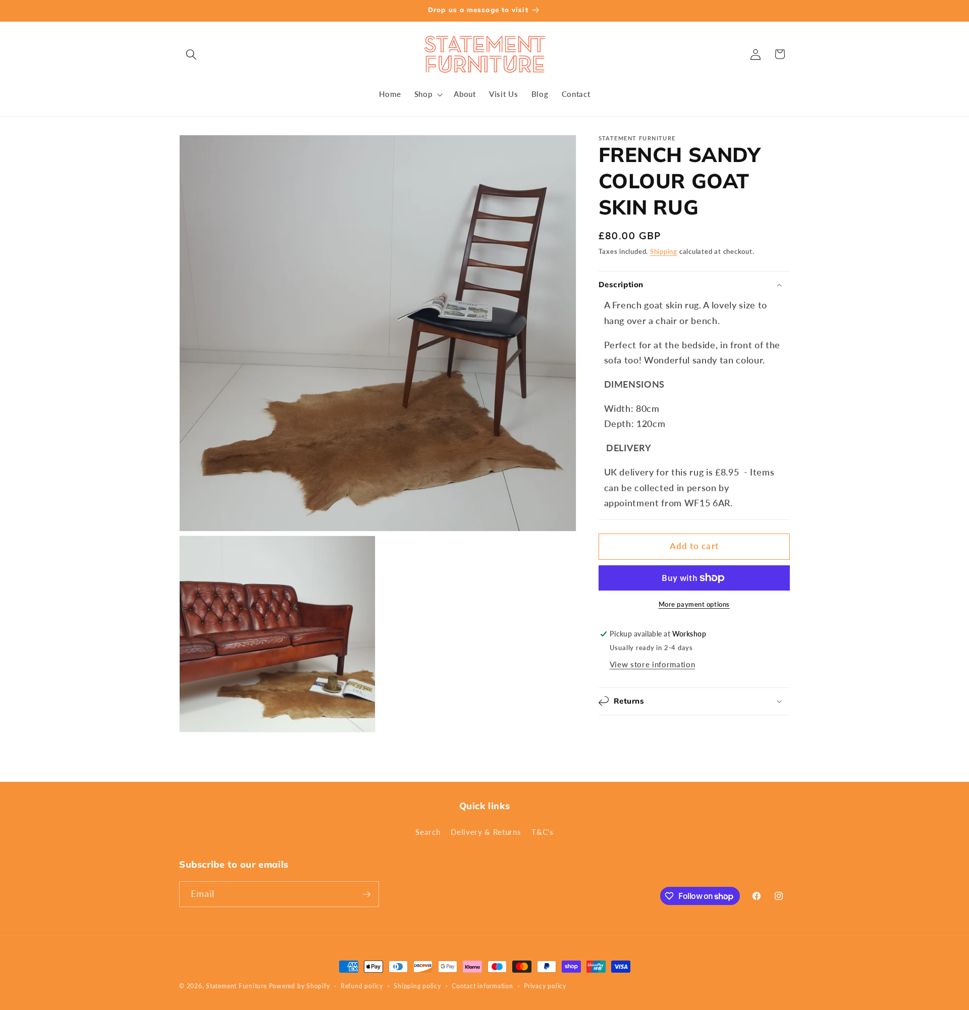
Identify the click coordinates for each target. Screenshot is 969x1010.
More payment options (694, 604)
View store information (652, 664)
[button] (191, 54)
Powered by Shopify (299, 986)
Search (427, 831)
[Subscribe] (366, 894)
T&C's (542, 831)
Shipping (663, 251)
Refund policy (362, 986)
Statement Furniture (236, 986)
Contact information (482, 986)
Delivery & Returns (486, 831)
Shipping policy (417, 986)
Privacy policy (545, 986)
